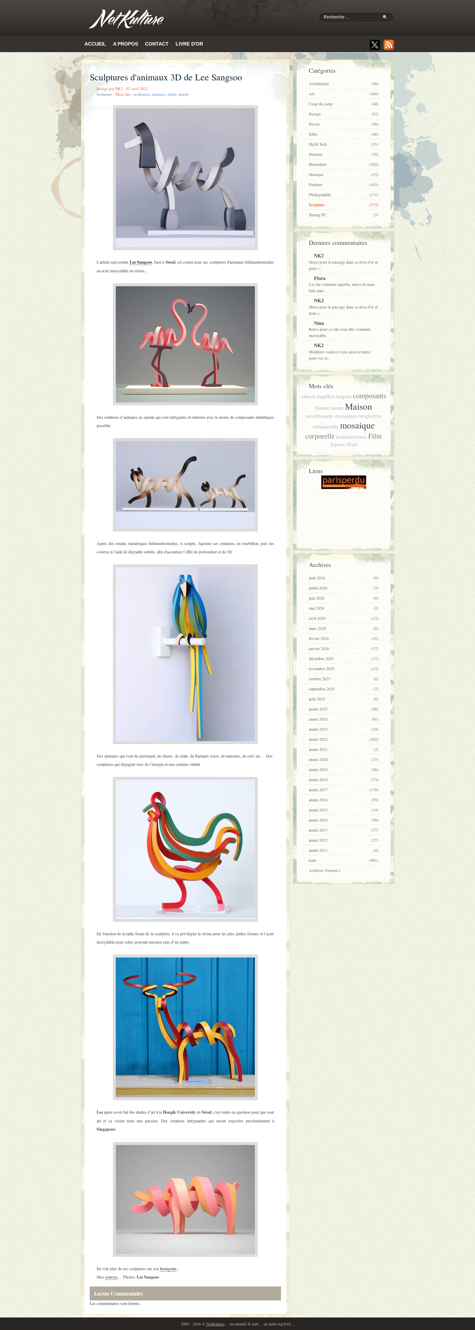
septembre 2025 (343, 688)
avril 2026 (343, 618)
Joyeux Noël (343, 444)
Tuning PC (343, 214)
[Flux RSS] (389, 45)
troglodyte (370, 415)
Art (343, 93)
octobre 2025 (343, 678)
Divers (343, 124)
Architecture (343, 83)
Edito (343, 134)
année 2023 (343, 729)
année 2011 (343, 850)
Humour (343, 154)
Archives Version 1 (325, 870)
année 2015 (343, 809)
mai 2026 (343, 608)
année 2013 (343, 830)
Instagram (168, 1268)
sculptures (142, 94)
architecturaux (351, 436)
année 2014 (343, 820)
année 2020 (343, 759)
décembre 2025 (343, 658)
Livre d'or (189, 44)
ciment (308, 396)
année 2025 (343, 709)
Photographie (343, 194)
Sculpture (104, 94)
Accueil (95, 44)
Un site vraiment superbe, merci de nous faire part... (342, 284)
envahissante (319, 415)
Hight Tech (343, 144)
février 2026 (343, 638)
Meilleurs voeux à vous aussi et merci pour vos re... (340, 351)
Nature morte (329, 407)
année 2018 (343, 779)
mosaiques (346, 415)
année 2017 (343, 789)
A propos (125, 44)
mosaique (357, 425)
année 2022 (343, 739)
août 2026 (343, 577)
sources (111, 1277)
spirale (183, 94)
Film (375, 436)
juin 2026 (343, 598)
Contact (157, 44)
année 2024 (343, 719)
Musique (343, 174)
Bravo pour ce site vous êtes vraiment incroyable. (339, 328)
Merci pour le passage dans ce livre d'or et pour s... (343, 261)
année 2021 (343, 749)
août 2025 (343, 699)
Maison (358, 406)
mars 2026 (343, 628)
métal (172, 94)
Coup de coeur (343, 103)
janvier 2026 (343, 648)
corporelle (320, 436)
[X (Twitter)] (375, 45)
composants (369, 395)
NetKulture (215, 1324)
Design (343, 114)
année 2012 (343, 840)
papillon (326, 396)
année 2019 (343, 769)
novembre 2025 (343, 668)
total (343, 860)
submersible (326, 426)
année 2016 (343, 799)
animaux (159, 94)
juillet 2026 (343, 588)
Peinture (343, 184)
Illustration (343, 164)
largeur (344, 396)
